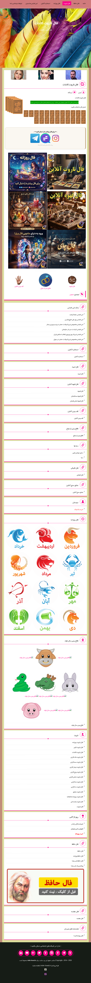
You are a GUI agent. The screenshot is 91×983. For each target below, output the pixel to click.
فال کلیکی (80, 475)
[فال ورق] (27, 249)
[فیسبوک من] (57, 953)
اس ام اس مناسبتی (31, 3)
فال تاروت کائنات (46, 23)
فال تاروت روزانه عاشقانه (75, 796)
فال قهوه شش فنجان (76, 401)
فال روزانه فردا (78, 935)
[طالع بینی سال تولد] (45, 685)
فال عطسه (80, 918)
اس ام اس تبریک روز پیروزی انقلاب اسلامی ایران (68, 334)
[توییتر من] (39, 953)
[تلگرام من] (64, 953)
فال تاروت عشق (78, 791)
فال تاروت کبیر (78, 747)
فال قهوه (80, 391)
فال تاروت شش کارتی (76, 776)
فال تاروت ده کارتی (77, 786)
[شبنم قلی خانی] (18, 75)
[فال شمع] (27, 211)
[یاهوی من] (70, 953)
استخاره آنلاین (45, 3)
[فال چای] (66, 249)
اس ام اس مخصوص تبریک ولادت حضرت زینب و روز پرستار (64, 324)
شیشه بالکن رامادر (77, 823)
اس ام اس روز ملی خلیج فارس (74, 319)
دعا (82, 457)
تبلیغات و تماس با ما (16, 3)
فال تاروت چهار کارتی (76, 767)
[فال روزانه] (27, 172)
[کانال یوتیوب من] (27, 953)
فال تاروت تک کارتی (77, 757)
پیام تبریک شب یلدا (77, 865)
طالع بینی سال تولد (77, 725)
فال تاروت (67, 3)
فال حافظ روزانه (78, 855)
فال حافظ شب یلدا (77, 860)
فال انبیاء (80, 373)
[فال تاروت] (66, 172)
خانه (84, 3)
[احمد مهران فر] (73, 75)
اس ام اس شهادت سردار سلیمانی (72, 329)
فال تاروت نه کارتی (77, 781)
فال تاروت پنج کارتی (77, 772)
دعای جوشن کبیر (77, 452)
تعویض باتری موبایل (77, 828)
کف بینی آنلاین (78, 418)
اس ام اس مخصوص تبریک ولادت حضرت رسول (68, 339)
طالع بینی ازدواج (78, 435)
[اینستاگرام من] (51, 953)
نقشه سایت (36, 965)
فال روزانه (57, 3)
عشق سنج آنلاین (78, 492)
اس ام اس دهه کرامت (76, 314)
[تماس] (45, 953)
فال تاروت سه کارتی (76, 762)
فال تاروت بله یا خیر (77, 801)
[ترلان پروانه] (46, 75)
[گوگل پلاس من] (33, 953)
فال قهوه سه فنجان (77, 396)
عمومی (72, 294)
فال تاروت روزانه (77, 742)
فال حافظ (76, 3)
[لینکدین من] (20, 953)
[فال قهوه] (66, 211)
